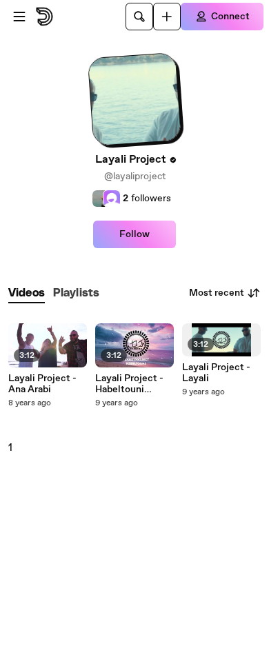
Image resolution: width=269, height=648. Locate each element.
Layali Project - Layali (216, 373)
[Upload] (167, 16)
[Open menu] (19, 16)
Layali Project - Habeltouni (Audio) (129, 384)
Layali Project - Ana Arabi (42, 384)
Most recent (216, 293)
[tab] (26, 293)
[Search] (139, 16)
